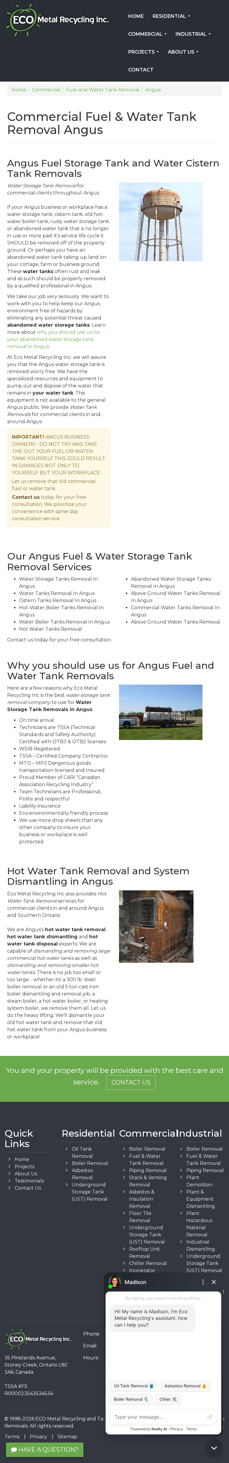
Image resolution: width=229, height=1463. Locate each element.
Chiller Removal (148, 1263)
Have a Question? (47, 1449)
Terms (11, 1436)
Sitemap (67, 1436)
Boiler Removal (90, 1163)
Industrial (194, 36)
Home (136, 16)
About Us (184, 54)
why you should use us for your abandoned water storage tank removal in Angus (53, 339)
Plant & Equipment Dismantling (200, 1199)
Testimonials (29, 1181)
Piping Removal (148, 1170)
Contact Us (131, 1082)
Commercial (148, 36)
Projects (144, 54)
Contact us (26, 497)
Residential (173, 18)
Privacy (38, 1436)
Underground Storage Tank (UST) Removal (90, 1192)
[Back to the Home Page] (57, 20)
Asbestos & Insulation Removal (141, 1199)
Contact (141, 70)
